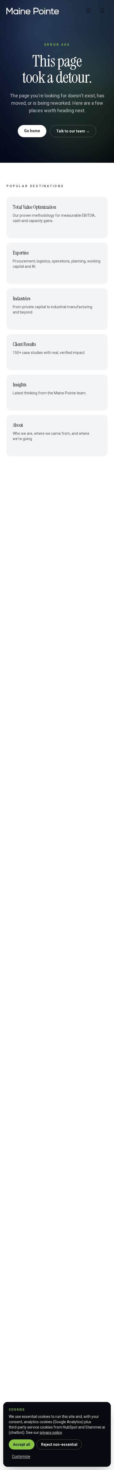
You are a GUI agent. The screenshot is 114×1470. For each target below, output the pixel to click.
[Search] (102, 10)
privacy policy (51, 1432)
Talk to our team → (73, 131)
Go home (32, 131)
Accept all (21, 1444)
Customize (21, 1456)
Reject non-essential (59, 1444)
